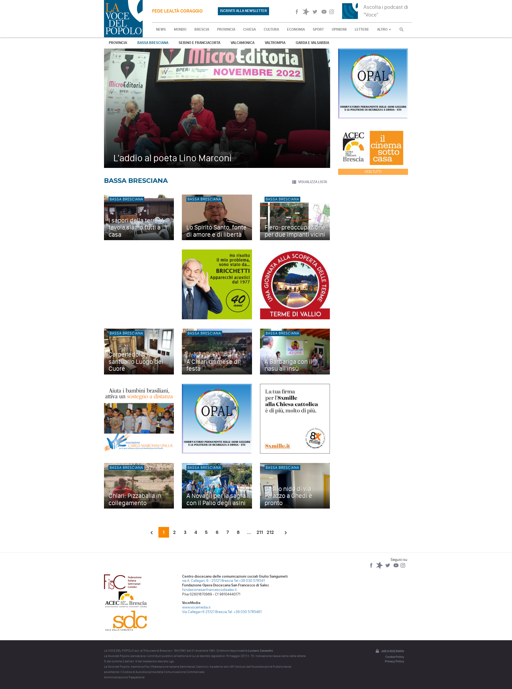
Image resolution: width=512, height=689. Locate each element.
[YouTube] (396, 568)
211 (260, 532)
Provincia (118, 43)
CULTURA (271, 29)
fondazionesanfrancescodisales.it (209, 589)
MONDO (180, 29)
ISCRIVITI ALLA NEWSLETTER (243, 11)
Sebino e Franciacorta (199, 43)
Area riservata (392, 651)
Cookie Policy (394, 657)
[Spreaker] (380, 568)
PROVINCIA (226, 29)
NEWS (161, 29)
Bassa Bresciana (152, 43)
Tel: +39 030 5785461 (245, 612)
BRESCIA (201, 29)
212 (270, 532)
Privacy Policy (394, 661)
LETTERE (362, 29)
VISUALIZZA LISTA (312, 182)
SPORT (318, 29)
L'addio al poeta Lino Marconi (172, 158)
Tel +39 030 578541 (249, 580)
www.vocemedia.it (196, 607)
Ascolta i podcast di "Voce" (385, 11)
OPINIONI (339, 29)
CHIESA (249, 29)
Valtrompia (275, 43)
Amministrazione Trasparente (124, 677)
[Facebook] (371, 568)
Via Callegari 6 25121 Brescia (204, 612)
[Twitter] (388, 568)
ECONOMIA (296, 29)
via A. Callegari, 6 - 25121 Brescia (207, 580)
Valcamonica (242, 43)
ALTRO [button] (382, 29)
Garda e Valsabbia (312, 43)
